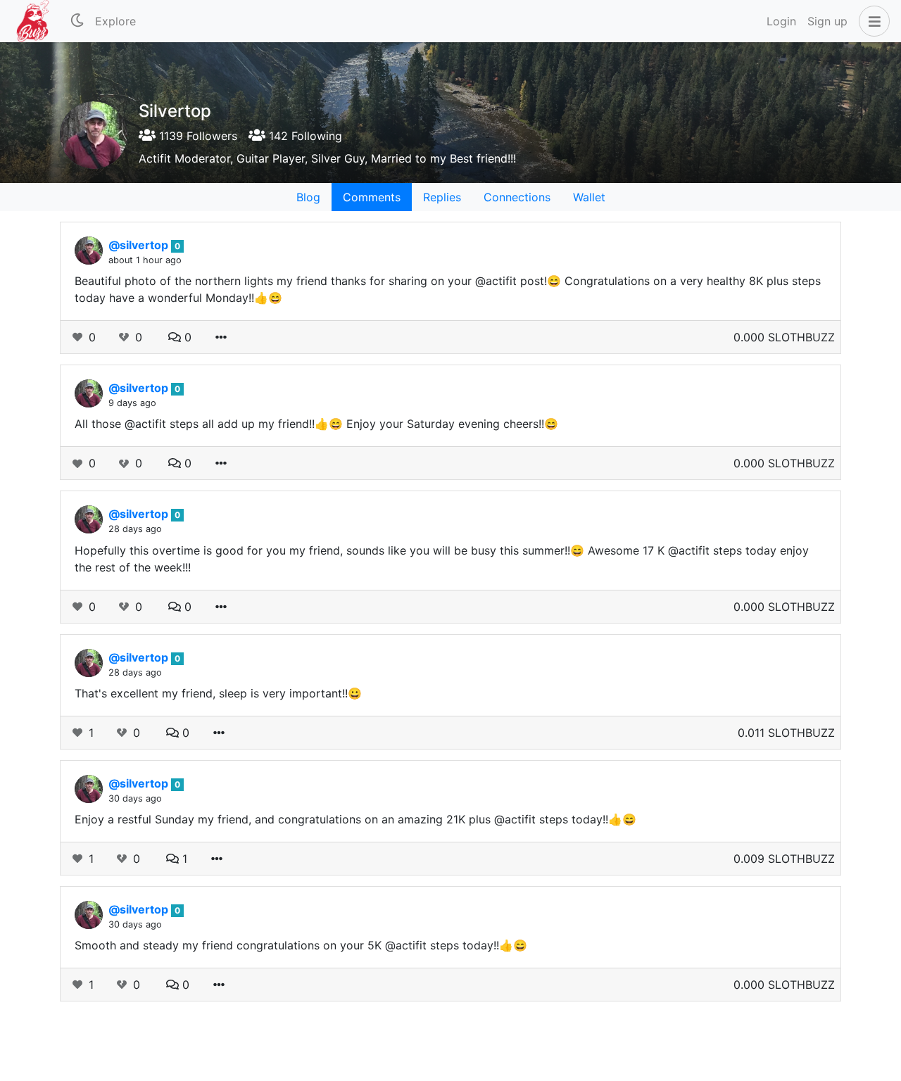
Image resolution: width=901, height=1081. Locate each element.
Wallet (589, 197)
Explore (115, 21)
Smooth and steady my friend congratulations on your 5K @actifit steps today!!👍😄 (301, 945)
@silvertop (139, 245)
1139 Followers (196, 136)
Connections (517, 197)
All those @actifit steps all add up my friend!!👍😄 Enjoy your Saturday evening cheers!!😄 (316, 424)
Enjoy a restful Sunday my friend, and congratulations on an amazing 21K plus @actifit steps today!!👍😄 (355, 819)
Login (781, 21)
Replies (442, 197)
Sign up (827, 21)
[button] (871, 21)
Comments (372, 197)
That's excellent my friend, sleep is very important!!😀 (218, 693)
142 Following (303, 136)
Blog (308, 197)
